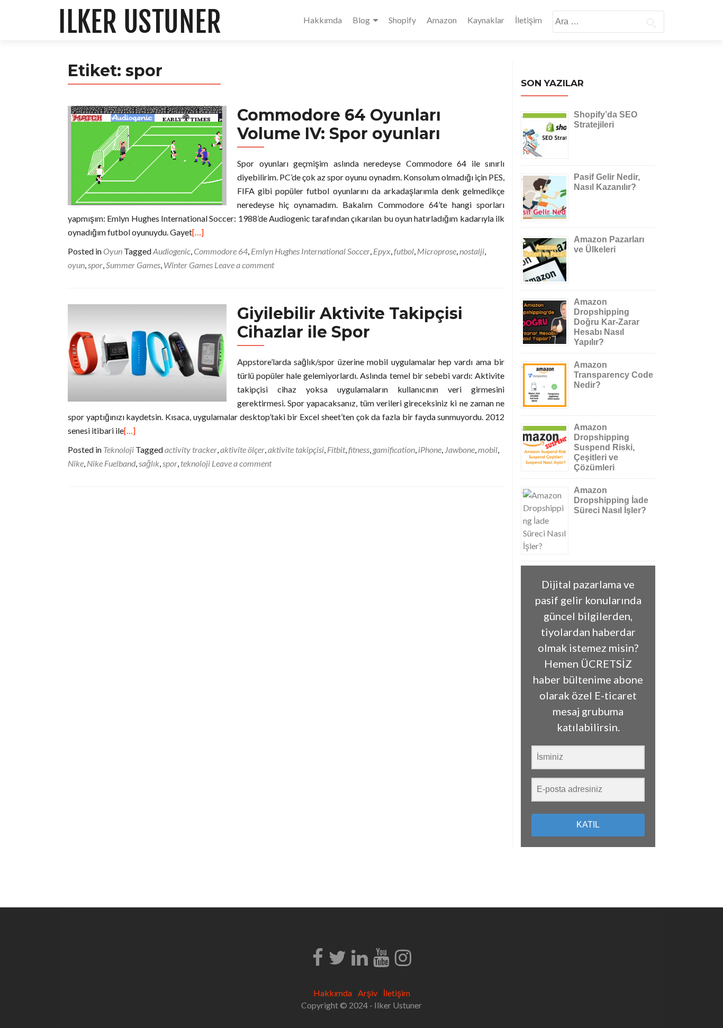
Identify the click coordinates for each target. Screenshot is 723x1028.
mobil (488, 449)
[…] (198, 232)
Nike (76, 463)
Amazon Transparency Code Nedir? (613, 374)
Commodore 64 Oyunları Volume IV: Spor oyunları (339, 124)
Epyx (382, 251)
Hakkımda (322, 20)
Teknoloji (118, 449)
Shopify (402, 20)
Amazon (442, 20)
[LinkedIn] (359, 956)
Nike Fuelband (111, 463)
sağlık (149, 463)
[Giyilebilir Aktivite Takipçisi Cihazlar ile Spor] (147, 352)
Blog (361, 20)
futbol (404, 251)
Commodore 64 (221, 251)
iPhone (429, 449)
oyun (76, 265)
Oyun (112, 251)
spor (95, 265)
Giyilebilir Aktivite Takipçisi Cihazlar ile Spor (350, 323)
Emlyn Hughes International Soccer (310, 251)
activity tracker (191, 449)
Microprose (436, 251)
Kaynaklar (485, 20)
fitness (358, 449)
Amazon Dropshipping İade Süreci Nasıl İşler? (611, 500)
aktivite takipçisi (296, 449)
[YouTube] (381, 956)
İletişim (528, 20)
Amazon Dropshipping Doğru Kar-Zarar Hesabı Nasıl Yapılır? (606, 322)
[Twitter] (337, 956)
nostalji (471, 251)
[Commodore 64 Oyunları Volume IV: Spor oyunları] (147, 154)
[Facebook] (317, 956)
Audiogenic (172, 251)
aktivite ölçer (242, 449)
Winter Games (188, 265)
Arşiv (367, 993)
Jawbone (460, 449)
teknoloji (195, 463)
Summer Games (133, 265)
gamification (394, 449)
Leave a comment (244, 265)
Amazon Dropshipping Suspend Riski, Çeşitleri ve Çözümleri (604, 447)
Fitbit (336, 449)
